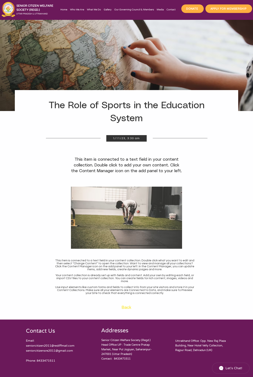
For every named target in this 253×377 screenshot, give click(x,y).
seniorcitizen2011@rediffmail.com (50, 346)
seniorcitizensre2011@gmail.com (49, 351)
